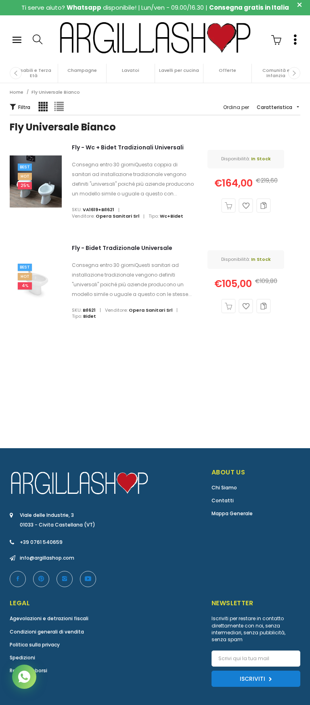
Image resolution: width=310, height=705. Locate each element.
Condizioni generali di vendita (47, 631)
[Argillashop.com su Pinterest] (41, 579)
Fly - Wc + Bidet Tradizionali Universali (128, 147)
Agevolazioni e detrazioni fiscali (49, 618)
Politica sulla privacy (35, 644)
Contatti (223, 500)
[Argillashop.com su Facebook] (18, 579)
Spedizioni (22, 657)
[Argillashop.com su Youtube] (88, 579)
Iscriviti (253, 679)
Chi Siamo (224, 487)
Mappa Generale (232, 513)
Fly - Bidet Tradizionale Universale (122, 248)
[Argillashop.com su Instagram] (65, 579)
